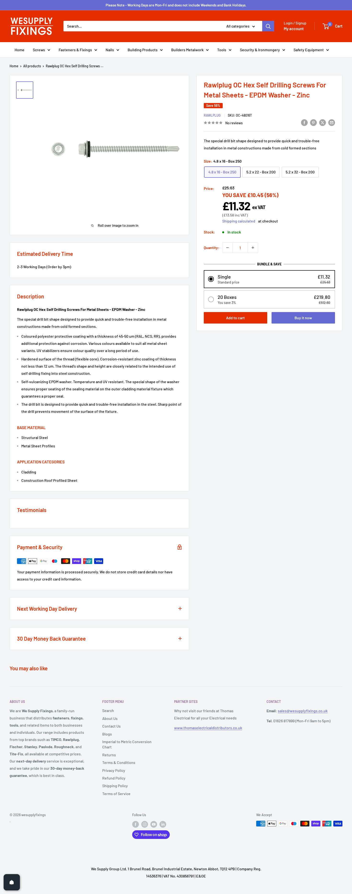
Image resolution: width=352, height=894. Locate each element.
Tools (221, 49)
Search (108, 710)
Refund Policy (113, 778)
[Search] (268, 26)
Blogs (107, 734)
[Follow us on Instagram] (144, 824)
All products (32, 66)
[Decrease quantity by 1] (227, 248)
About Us (110, 718)
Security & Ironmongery (260, 49)
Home (19, 49)
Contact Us (111, 726)
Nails (110, 49)
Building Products (143, 49)
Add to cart (235, 317)
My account (294, 28)
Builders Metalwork (187, 49)
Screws (39, 49)
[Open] (12, 882)
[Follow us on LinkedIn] (162, 824)
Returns (109, 754)
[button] (269, 278)
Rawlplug (212, 115)
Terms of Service (116, 793)
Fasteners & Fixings (75, 49)
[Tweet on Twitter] (322, 122)
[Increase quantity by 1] (253, 248)
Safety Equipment (309, 49)
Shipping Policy (115, 785)
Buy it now (303, 317)
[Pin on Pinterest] (313, 122)
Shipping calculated (238, 221)
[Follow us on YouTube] (153, 824)
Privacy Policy (113, 770)
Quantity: (211, 247)
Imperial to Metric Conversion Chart (127, 744)
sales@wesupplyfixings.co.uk (303, 710)
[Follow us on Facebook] (135, 824)
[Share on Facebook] (304, 122)
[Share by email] (331, 122)
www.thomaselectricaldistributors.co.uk (208, 727)
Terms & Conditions (118, 762)
